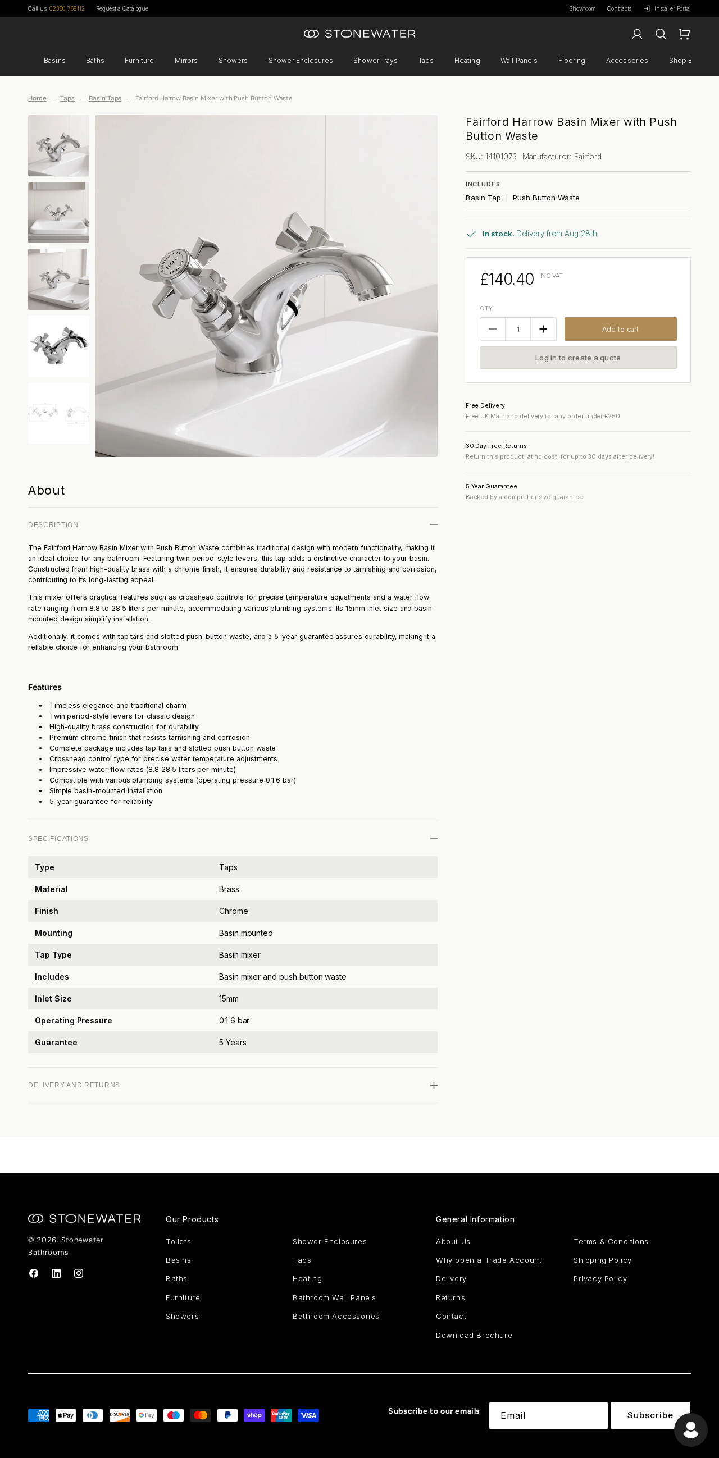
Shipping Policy (603, 1259)
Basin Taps (105, 98)
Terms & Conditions (611, 1241)
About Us (453, 1241)
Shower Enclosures (301, 60)
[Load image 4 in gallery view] (58, 346)
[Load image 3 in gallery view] (58, 279)
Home (37, 98)
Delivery (451, 1278)
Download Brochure (474, 1335)
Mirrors (186, 60)
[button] (55, 60)
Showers (233, 60)
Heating (467, 60)
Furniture (139, 60)
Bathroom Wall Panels (334, 1297)
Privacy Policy (600, 1278)
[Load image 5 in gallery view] (58, 413)
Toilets (178, 1241)
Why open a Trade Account (488, 1259)
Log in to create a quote (578, 357)
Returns (450, 1297)
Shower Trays (375, 60)
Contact (451, 1315)
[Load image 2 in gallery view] (58, 212)
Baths (95, 60)
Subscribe (650, 1415)
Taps (426, 60)
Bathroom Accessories (336, 1315)
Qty (486, 308)
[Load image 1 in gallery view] (58, 145)
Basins (55, 60)
